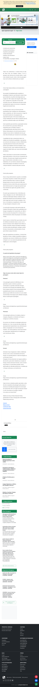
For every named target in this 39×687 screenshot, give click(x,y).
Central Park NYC (7, 408)
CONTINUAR (19, 6)
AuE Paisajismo (5, 667)
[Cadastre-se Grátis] (36, 676)
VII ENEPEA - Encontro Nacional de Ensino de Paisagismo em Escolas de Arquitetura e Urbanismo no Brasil (9, 595)
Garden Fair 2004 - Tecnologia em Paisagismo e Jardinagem (9, 574)
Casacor (5, 403)
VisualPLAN (22, 648)
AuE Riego (4, 671)
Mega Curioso (6, 404)
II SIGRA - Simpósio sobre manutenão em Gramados (8, 580)
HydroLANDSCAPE (23, 643)
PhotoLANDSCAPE (23, 641)
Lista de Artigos (7, 503)
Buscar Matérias (7, 505)
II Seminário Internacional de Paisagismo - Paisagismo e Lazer (9, 587)
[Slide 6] (21, 27)
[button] (4, 680)
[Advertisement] (9, 612)
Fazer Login (4, 450)
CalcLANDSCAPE (23, 645)
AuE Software (4, 664)
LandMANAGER (23, 646)
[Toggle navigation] (35, 10)
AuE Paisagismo (5, 666)
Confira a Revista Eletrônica (9, 565)
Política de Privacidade (29, 2)
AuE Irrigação (4, 669)
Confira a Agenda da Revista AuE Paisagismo (10, 602)
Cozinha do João (7, 406)
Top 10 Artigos (6, 507)
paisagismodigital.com (23, 684)
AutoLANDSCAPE (23, 640)
